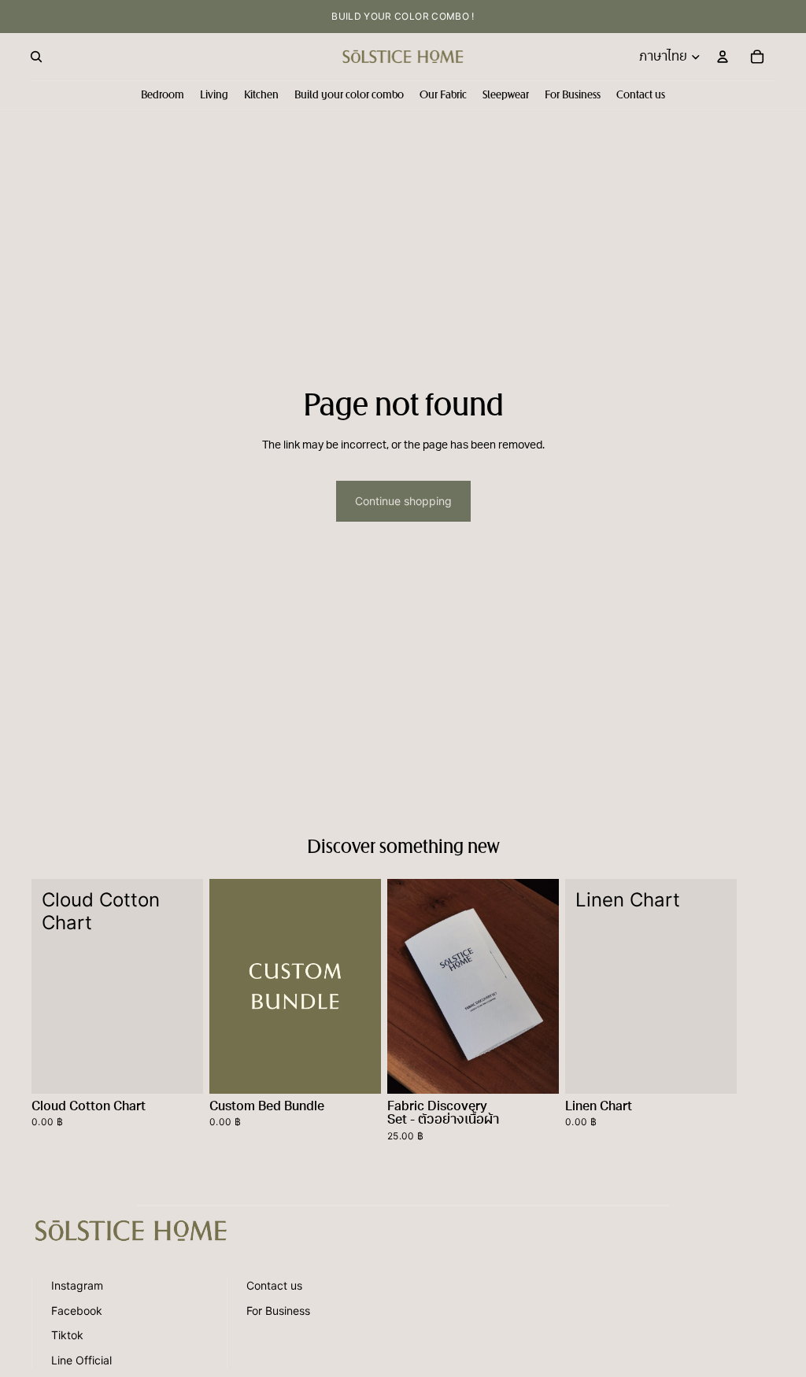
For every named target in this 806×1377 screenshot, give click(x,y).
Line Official (81, 1360)
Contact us (274, 1285)
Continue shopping (403, 501)
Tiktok (67, 1335)
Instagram (77, 1285)
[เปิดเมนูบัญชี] (722, 56)
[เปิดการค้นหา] (36, 56)
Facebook (76, 1310)
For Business (278, 1310)
